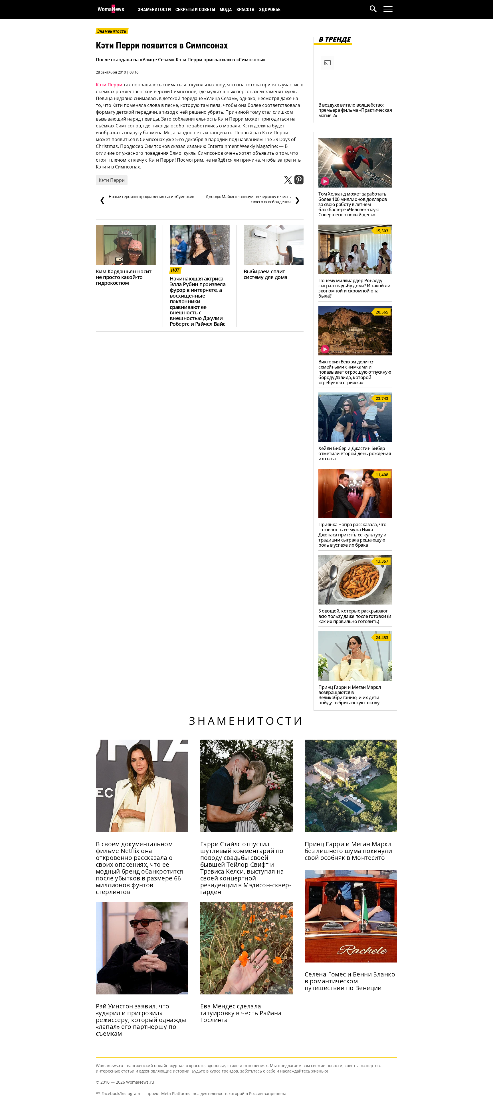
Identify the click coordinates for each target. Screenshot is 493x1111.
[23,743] (355, 440)
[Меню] (388, 9)
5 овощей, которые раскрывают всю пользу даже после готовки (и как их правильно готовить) (354, 616)
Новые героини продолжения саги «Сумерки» (147, 199)
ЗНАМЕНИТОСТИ (154, 9)
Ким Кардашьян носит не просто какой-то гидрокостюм (123, 277)
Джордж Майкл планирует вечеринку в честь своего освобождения (253, 199)
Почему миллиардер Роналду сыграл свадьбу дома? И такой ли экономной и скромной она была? (354, 288)
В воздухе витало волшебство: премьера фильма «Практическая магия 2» (355, 110)
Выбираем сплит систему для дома (265, 274)
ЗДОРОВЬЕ (269, 9)
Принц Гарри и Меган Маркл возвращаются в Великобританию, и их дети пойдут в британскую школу (349, 695)
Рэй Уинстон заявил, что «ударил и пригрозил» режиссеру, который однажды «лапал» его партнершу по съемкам (141, 1019)
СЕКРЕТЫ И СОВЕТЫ (195, 9)
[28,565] (355, 354)
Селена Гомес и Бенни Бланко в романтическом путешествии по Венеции (350, 981)
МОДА (226, 9)
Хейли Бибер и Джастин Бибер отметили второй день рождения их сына (354, 453)
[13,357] (355, 603)
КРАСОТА (245, 9)
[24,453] (355, 679)
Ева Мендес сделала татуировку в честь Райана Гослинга (241, 1013)
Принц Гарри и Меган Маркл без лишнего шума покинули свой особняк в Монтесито (348, 851)
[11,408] (355, 516)
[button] (376, 9)
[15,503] (355, 272)
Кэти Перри (109, 85)
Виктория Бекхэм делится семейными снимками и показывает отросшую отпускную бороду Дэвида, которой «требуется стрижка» (354, 372)
